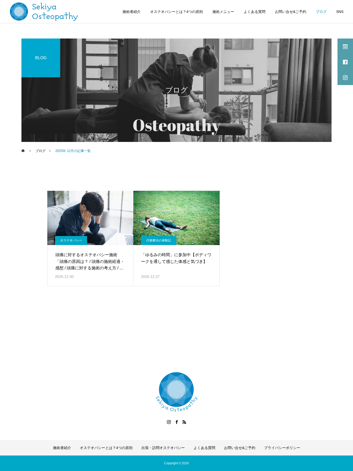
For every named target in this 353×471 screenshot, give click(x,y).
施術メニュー (223, 12)
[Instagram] (168, 421)
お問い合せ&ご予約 (290, 12)
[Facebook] (176, 421)
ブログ (321, 12)
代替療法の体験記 (158, 240)
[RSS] (184, 421)
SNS (339, 12)
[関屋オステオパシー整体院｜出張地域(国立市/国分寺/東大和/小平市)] (44, 11)
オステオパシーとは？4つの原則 (176, 12)
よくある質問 (254, 12)
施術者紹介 (131, 12)
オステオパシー (71, 240)
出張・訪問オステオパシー (163, 448)
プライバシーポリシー (282, 448)
